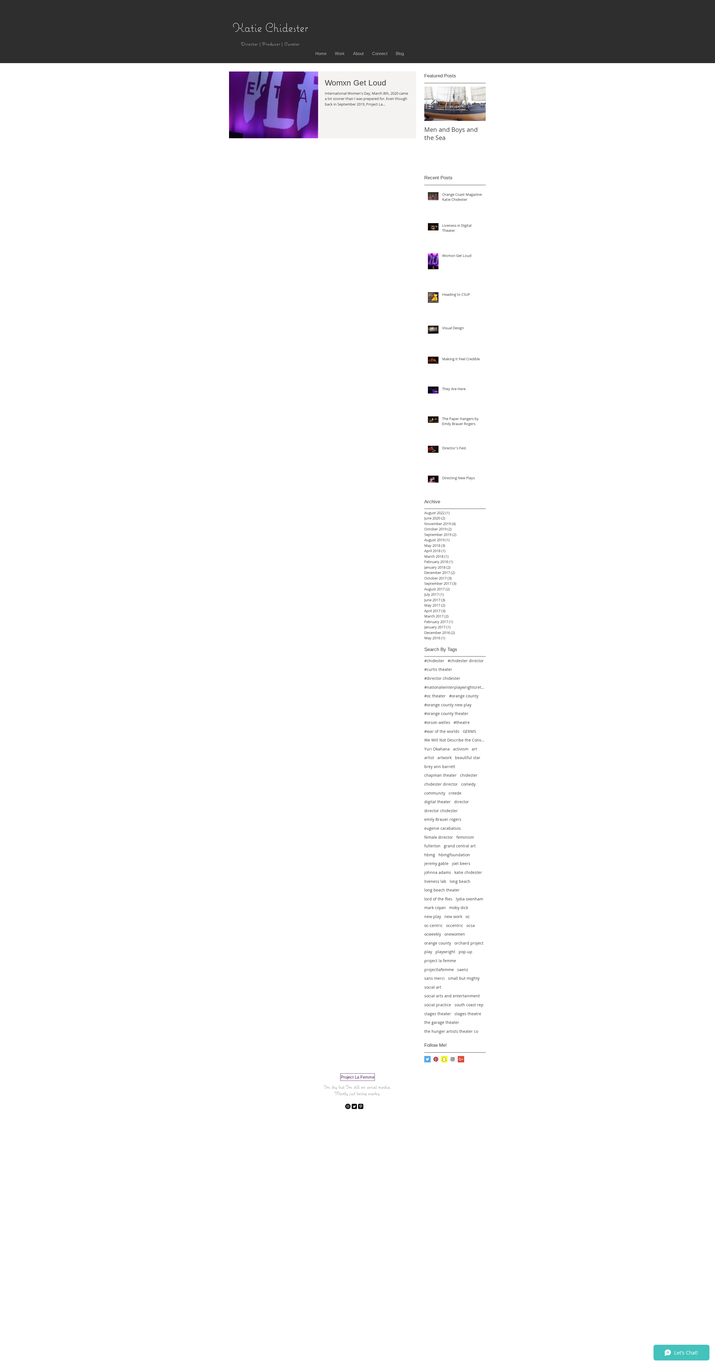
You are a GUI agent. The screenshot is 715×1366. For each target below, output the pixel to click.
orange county (437, 943)
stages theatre (467, 1013)
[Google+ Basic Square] (461, 1059)
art (474, 749)
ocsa (470, 925)
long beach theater (442, 890)
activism (460, 749)
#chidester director (466, 660)
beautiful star (467, 757)
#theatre (462, 722)
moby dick (458, 907)
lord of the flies (438, 899)
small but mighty (464, 978)
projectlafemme (439, 969)
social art (432, 987)
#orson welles (437, 722)
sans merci (434, 978)
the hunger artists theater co (451, 1031)
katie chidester (468, 872)
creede (455, 793)
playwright (445, 951)
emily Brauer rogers (442, 819)
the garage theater (441, 1022)
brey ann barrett (439, 766)
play (428, 951)
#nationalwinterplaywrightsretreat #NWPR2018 (455, 687)
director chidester (441, 810)
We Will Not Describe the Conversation (455, 740)
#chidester (434, 660)
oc (468, 916)
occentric (454, 925)
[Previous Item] (433, 103)
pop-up (465, 951)
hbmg (429, 854)
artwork (444, 757)
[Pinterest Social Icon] (436, 1059)
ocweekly (432, 934)
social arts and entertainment (452, 995)
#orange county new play (447, 704)
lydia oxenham (469, 899)
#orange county (463, 696)
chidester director (441, 784)
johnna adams (437, 872)
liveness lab (435, 881)
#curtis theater (438, 669)
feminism (465, 837)
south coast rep (468, 1004)
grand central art (460, 845)
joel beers (461, 863)
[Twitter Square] (354, 1106)
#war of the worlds (441, 731)
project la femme (440, 960)
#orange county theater (446, 713)
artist (429, 757)
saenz (462, 969)
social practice (437, 1004)
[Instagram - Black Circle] (348, 1106)
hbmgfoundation (454, 854)
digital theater (437, 801)
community (434, 793)
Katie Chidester (270, 27)
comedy (468, 784)
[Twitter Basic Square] (427, 1059)
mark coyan (435, 907)
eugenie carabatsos (442, 828)
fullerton (432, 845)
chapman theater (440, 775)
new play (432, 916)
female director (438, 837)
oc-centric (433, 925)
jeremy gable (436, 863)
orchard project (468, 943)
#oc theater (435, 696)
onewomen (454, 934)
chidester (469, 775)
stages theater (437, 1013)
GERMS (469, 731)
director (461, 801)
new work (453, 916)
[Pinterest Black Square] (360, 1106)
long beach (460, 881)
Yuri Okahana (437, 749)
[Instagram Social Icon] (452, 1059)
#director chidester (442, 678)
